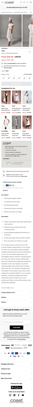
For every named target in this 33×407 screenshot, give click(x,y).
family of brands (7, 342)
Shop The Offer (8, 68)
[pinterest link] (14, 401)
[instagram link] (10, 401)
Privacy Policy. (24, 345)
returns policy (24, 180)
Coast (3, 51)
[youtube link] (22, 401)
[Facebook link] (18, 401)
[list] (16, 32)
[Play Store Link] (16, 393)
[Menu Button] (2, 2)
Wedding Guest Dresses (6, 12)
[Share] (29, 13)
